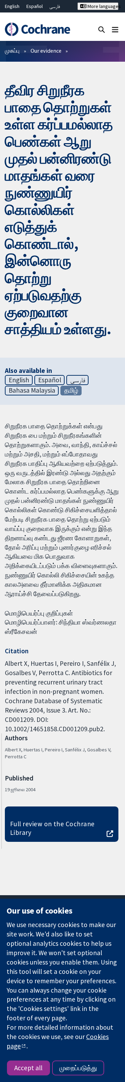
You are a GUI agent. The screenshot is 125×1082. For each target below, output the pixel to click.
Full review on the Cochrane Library (52, 828)
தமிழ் (71, 390)
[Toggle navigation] (115, 29)
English (12, 6)
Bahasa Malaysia (32, 390)
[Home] (37, 29)
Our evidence (46, 50)
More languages (102, 6)
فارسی (54, 6)
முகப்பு (12, 50)
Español (34, 6)
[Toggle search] (101, 29)
